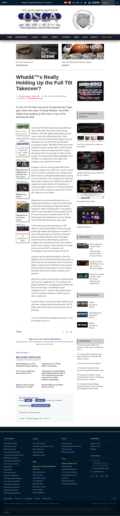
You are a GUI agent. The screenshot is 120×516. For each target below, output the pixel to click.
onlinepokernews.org (35, 98)
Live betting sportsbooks (12, 493)
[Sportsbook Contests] (83, 51)
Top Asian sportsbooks (11, 484)
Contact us (112, 503)
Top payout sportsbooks (12, 461)
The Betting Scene (22, 65)
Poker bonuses (67, 449)
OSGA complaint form (69, 463)
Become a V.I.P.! (96, 443)
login (28, 400)
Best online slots (38, 449)
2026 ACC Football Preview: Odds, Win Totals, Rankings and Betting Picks (97, 278)
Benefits (93, 449)
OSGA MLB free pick (68, 481)
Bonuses (18, 498)
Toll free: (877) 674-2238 (101, 468)
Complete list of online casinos (43, 446)
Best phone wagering (11, 475)
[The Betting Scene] (37, 50)
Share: (19, 332)
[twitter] (85, 2)
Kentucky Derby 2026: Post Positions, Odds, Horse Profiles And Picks (90, 347)
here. (48, 321)
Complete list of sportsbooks (13, 455)
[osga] (39, 29)
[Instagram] (106, 476)
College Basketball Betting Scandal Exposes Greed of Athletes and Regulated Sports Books (90, 386)
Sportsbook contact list (12, 487)
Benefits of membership (99, 503)
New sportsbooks (10, 449)
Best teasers (8, 467)
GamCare (6, 512)
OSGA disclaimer (54, 503)
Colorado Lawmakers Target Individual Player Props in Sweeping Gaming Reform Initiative (90, 377)
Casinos (37, 498)
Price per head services (69, 472)
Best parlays (8, 470)
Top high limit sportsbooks (13, 478)
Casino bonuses (38, 452)
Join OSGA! (106, 37)
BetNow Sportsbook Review (93, 325)
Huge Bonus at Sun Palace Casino (22, 217)
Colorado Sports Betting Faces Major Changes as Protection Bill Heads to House (89, 356)
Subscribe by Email (40, 405)
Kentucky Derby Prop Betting (90, 363)
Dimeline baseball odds (69, 484)
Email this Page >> (23, 352)
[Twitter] (97, 476)
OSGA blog (36, 469)
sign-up (40, 400)
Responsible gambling (69, 469)
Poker (45, 37)
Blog (85, 37)
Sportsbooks (21, 37)
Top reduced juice (10, 472)
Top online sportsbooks (12, 452)
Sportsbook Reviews (88, 295)
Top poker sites (67, 443)
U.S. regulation (28, 498)
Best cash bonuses (10, 446)
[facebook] (81, 2)
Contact (94, 37)
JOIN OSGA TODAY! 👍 (30, 3)
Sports (55, 37)
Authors (66, 37)
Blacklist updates (38, 493)
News (76, 37)
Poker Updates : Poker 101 (29, 96)
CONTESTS (65, 65)
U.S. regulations (38, 481)
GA (90, 510)
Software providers (39, 455)
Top (115, 498)
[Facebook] (92, 476)
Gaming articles (38, 484)
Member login (95, 446)
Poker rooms (46, 498)
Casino (35, 37)
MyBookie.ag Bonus (84, 227)
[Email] (101, 476)
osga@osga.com (98, 471)
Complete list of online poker (71, 446)
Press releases (38, 490)
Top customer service (11, 464)
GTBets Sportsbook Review (93, 304)
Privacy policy (43, 503)
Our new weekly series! (24, 62)
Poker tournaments (68, 452)
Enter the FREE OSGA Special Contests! (77, 62)
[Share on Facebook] (63, 332)
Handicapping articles (69, 475)
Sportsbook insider (39, 478)
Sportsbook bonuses (11, 458)
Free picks (65, 478)
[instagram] (89, 2)
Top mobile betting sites (12, 481)
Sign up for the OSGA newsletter (44, 466)
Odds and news (67, 466)
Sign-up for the (45, 339)
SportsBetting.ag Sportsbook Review (95, 315)
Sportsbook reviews (10, 443)
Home (9, 37)
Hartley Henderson (39, 472)
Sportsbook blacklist (11, 490)
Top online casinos (39, 443)
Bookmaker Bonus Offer (86, 201)
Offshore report (38, 475)
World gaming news (39, 487)
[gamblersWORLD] (90, 101)
